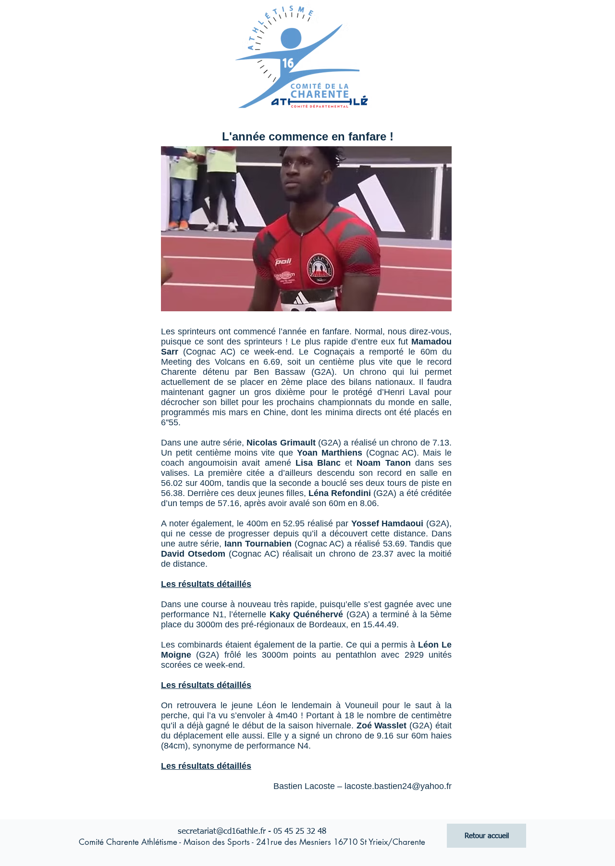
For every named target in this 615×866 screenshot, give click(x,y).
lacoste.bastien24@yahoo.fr (398, 786)
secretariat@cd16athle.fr (222, 832)
